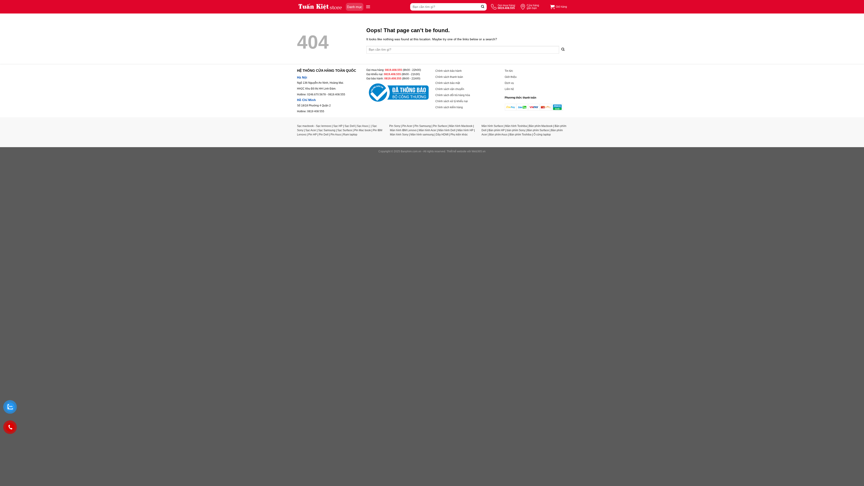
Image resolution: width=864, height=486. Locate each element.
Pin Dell (323, 134)
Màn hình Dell (446, 130)
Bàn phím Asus (498, 134)
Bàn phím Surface (538, 130)
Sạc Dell (349, 126)
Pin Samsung (422, 126)
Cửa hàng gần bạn (533, 7)
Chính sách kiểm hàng (449, 107)
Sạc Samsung (326, 130)
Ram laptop (350, 134)
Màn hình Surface (492, 126)
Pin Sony (394, 126)
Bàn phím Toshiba (520, 134)
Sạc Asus (362, 126)
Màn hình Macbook (460, 126)
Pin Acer (407, 126)
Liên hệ (509, 89)
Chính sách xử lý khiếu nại (451, 101)
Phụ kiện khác (459, 134)
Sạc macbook (305, 126)
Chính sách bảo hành (448, 70)
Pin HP (312, 134)
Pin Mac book (362, 130)
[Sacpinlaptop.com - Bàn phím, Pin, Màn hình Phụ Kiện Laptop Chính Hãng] (320, 7)
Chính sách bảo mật (447, 83)
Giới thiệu (511, 77)
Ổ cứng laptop (542, 134)
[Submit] (483, 7)
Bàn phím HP (496, 130)
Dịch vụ (509, 83)
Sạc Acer (310, 130)
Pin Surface (440, 126)
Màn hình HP (465, 130)
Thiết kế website (456, 151)
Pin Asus (336, 134)
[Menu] (368, 7)
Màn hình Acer (427, 130)
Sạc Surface (344, 130)
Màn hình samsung (422, 134)
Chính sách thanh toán (449, 77)
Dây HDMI (442, 134)
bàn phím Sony (516, 130)
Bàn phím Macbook (541, 126)
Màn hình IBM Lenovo (403, 130)
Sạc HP (337, 126)
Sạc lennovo (323, 126)
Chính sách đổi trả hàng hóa (452, 95)
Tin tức (509, 70)
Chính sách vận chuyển (449, 89)
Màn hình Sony (399, 134)
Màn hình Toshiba (516, 126)
